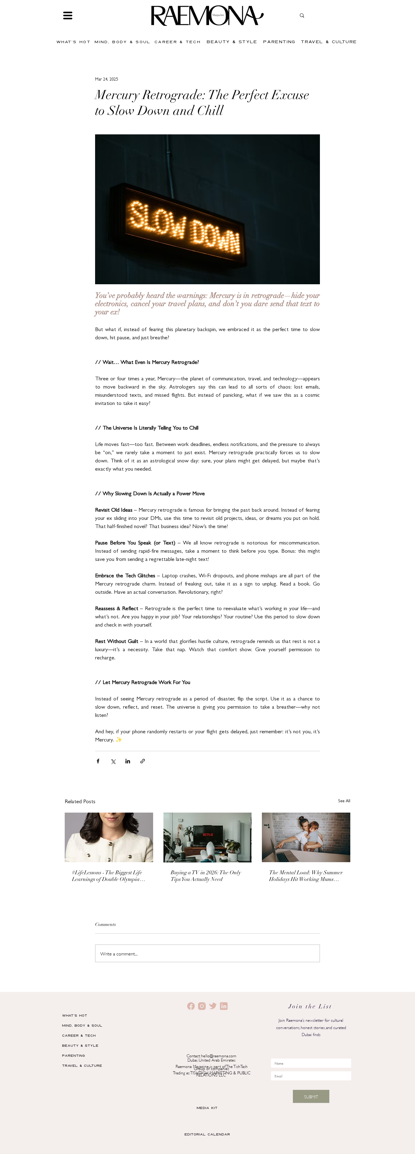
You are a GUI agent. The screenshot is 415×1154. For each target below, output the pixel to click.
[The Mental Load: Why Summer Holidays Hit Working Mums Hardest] (306, 837)
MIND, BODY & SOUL (82, 1025)
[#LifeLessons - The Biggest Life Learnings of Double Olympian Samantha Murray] (109, 837)
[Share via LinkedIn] (128, 761)
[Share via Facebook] (98, 761)
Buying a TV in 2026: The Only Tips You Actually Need (206, 876)
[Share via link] (143, 761)
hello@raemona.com (218, 1055)
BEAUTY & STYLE (80, 1045)
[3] (213, 1006)
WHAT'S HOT (74, 1015)
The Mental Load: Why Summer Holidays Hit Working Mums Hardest (306, 876)
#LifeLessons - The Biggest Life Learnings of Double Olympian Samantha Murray (107, 876)
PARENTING (73, 1055)
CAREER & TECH (79, 1035)
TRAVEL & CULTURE (82, 1065)
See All (344, 801)
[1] (202, 1006)
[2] (191, 1006)
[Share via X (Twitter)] (113, 761)
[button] (68, 15)
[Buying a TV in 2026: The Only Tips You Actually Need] (207, 837)
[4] (224, 1006)
